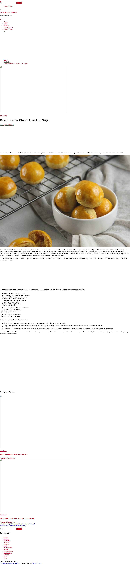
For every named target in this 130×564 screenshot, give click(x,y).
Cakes (6, 24)
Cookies (6, 539)
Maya (5, 546)
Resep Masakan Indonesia (8, 12)
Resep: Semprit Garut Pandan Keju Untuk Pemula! (17, 518)
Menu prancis (8, 547)
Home (5, 22)
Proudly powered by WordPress (10, 563)
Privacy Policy (8, 6)
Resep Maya (8, 553)
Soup (5, 558)
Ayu (12, 125)
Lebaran (6, 542)
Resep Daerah (8, 27)
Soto (5, 556)
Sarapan (6, 555)
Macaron (6, 25)
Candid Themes (37, 563)
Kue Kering (3, 115)
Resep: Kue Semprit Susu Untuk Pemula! (13, 454)
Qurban (6, 549)
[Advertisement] (65, 45)
